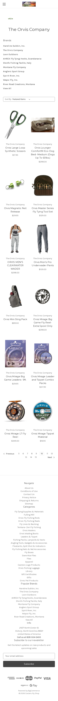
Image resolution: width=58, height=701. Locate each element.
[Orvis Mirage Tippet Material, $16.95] (43, 410)
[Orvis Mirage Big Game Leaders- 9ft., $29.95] (15, 353)
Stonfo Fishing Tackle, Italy (17, 63)
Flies (29, 558)
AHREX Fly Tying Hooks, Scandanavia (22, 58)
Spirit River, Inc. (11, 75)
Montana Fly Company (14, 67)
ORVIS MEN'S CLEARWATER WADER (15, 265)
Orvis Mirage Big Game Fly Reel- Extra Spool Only (42, 322)
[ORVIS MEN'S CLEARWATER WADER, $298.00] (15, 239)
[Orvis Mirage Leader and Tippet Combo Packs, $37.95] (43, 353)
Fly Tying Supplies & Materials (29, 511)
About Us (29, 488)
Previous (10, 453)
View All (7, 88)
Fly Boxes (29, 552)
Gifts (29, 577)
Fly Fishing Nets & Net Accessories (29, 549)
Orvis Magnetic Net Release (15, 210)
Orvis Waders (29, 530)
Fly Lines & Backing (29, 524)
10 (42, 453)
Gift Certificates (29, 574)
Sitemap (29, 503)
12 (52, 453)
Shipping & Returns (29, 500)
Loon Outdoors (10, 54)
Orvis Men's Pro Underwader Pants (43, 264)
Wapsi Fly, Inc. (10, 80)
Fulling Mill (29, 515)
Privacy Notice (29, 497)
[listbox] (22, 99)
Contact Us (29, 494)
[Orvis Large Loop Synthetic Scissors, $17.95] (15, 124)
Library (29, 571)
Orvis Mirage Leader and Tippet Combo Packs (42, 380)
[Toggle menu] (4, 4)
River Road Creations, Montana (19, 84)
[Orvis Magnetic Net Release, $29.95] (15, 185)
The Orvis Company (13, 50)
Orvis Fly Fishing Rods (29, 518)
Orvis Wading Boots (29, 533)
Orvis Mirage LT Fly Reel (15, 435)
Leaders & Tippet (29, 536)
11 (47, 453)
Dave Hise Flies (29, 555)
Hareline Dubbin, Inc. (14, 45)
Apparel (29, 562)
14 (31, 457)
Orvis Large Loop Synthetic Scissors (15, 149)
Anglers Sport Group (13, 71)
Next (50, 457)
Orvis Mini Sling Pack (15, 319)
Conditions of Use (29, 491)
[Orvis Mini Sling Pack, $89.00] (15, 296)
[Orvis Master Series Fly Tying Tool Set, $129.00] (43, 185)
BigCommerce (34, 691)
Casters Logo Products (29, 565)
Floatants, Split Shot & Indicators (29, 546)
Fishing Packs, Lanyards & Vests (29, 540)
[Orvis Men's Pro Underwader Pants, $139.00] (43, 239)
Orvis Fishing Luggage (29, 568)
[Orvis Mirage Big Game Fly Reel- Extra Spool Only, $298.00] (43, 296)
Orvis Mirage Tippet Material (42, 435)
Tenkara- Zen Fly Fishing (29, 527)
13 (26, 457)
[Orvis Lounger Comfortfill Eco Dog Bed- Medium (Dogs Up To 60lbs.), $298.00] (43, 124)
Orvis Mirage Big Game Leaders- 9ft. (15, 378)
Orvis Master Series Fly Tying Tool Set (43, 210)
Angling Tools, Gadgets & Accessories (29, 543)
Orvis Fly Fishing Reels (29, 521)
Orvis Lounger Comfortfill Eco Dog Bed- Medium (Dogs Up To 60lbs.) (43, 152)
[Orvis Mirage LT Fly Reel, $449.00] (15, 410)
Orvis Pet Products (29, 580)
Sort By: (8, 99)
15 (36, 457)
